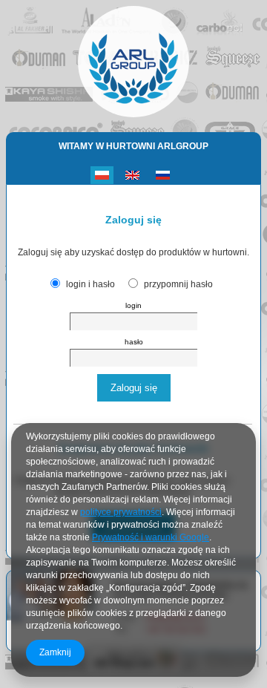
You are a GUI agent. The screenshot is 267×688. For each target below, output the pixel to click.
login (133, 305)
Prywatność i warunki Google (150, 537)
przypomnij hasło (178, 284)
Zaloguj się (134, 387)
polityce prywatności (121, 512)
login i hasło (90, 284)
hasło (134, 342)
